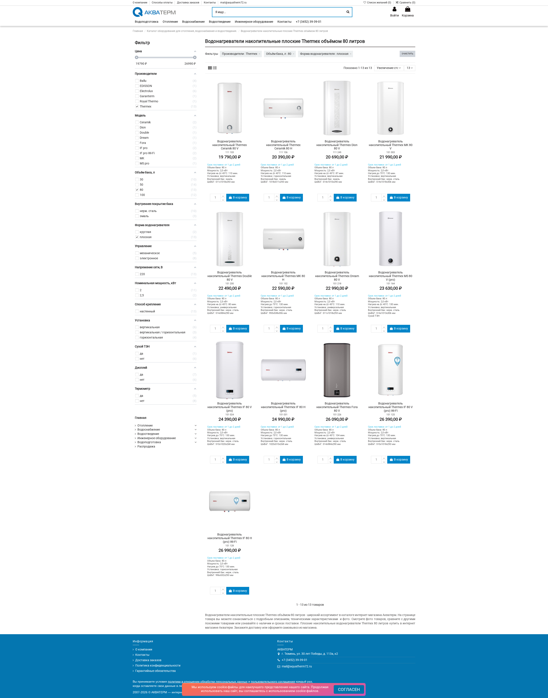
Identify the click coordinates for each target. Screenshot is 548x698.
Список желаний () (379, 2)
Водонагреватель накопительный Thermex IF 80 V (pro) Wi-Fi (390, 407)
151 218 (337, 283)
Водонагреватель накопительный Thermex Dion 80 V (336, 145)
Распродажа (146, 446)
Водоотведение (148, 434)
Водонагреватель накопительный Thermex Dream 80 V (337, 276)
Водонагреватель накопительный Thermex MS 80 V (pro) (390, 276)
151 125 (390, 414)
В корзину (240, 197)
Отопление (145, 425)
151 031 (283, 414)
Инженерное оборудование (156, 438)
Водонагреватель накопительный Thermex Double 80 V (229, 276)
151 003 (390, 152)
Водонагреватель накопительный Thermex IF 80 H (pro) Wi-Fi (229, 538)
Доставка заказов (188, 2)
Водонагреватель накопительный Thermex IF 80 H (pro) (283, 407)
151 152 (283, 283)
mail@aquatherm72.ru (233, 2)
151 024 (229, 414)
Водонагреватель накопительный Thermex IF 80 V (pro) (229, 407)
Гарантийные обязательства (155, 671)
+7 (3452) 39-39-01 (294, 660)
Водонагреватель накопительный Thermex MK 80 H (283, 276)
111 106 (283, 152)
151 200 (229, 283)
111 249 (337, 152)
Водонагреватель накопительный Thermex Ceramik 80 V (229, 145)
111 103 (229, 152)
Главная (140, 417)
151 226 (337, 414)
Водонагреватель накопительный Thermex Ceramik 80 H (283, 145)
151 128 (229, 545)
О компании (140, 2)
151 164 (390, 283)
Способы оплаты (162, 2)
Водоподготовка (149, 442)
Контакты (210, 2)
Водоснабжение (148, 429)
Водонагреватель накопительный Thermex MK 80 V (390, 145)
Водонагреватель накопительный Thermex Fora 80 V (337, 407)
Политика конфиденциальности (157, 665)
